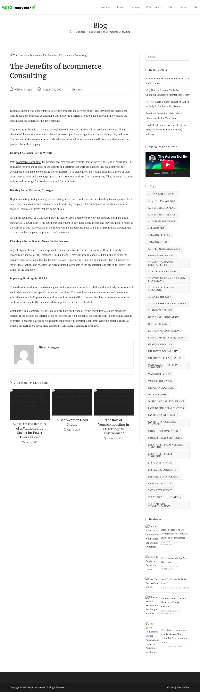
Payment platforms (161, 415)
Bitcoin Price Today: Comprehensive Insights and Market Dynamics (174, 533)
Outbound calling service (166, 401)
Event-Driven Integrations (166, 337)
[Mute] (180, 173)
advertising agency (162, 201)
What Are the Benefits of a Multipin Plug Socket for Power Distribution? (29, 430)
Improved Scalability (163, 351)
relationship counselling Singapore (166, 445)
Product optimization (163, 431)
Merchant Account (161, 387)
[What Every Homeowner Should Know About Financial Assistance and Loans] (152, 638)
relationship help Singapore (160, 455)
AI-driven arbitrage (162, 221)
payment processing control (162, 423)
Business (77, 89)
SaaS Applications (160, 483)
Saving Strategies (160, 490)
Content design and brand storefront (166, 279)
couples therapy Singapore (167, 303)
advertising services (162, 214)
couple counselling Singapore (162, 288)
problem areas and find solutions (57, 181)
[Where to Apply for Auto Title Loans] (152, 563)
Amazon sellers (159, 235)
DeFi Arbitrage (158, 324)
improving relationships (165, 358)
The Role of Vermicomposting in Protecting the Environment (113, 426)
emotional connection (164, 331)
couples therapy (159, 296)
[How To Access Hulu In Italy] (152, 583)
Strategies (155, 497)
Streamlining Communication (159, 505)
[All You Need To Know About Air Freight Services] (152, 605)
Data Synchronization (163, 317)
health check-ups (160, 344)
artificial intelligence (164, 248)
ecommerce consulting (28, 161)
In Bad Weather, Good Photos (71, 422)
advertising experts (162, 207)
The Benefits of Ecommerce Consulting (109, 31)
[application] (168, 164)
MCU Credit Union (160, 381)
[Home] (71, 31)
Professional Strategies (165, 438)
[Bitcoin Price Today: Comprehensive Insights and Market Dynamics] (152, 537)
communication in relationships (160, 263)
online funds (157, 394)
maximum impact (159, 374)
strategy (175, 497)
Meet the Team (183, 687)
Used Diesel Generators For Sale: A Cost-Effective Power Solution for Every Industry (167, 130)
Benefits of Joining (161, 255)
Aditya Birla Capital (162, 194)
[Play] (151, 173)
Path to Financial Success (166, 408)
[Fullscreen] (186, 173)
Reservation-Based (161, 463)
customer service (160, 310)
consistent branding (162, 271)
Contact (170, 687)
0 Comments (167, 544)
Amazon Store (158, 242)
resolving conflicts (162, 470)
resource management (164, 476)
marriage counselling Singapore (163, 366)
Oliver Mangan (24, 89)
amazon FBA (156, 228)
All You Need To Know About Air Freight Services (174, 602)
